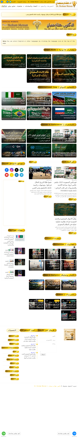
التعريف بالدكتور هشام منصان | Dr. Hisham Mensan (42, 1)
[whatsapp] (10, 2)
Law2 (15, 351)
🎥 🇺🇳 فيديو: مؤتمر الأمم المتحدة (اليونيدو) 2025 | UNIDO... (37, 264)
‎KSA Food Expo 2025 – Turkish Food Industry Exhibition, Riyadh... (64, 154)
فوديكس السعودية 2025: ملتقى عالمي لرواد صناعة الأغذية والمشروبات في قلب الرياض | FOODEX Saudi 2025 (65, 186)
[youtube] (7, 175)
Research (14, 363)
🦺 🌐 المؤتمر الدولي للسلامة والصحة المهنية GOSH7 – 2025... (14, 154)
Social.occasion (11, 371)
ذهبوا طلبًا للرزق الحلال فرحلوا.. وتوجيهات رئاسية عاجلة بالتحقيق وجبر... (70, 283)
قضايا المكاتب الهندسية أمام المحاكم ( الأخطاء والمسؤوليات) (37, 303)
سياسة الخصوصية (22, 1)
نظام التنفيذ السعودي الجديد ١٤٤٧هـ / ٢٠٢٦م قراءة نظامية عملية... (65, 80)
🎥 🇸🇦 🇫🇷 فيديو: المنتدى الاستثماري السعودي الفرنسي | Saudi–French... (9, 253)
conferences (13, 340)
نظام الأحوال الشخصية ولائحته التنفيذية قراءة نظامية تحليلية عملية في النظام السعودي (65, 221)
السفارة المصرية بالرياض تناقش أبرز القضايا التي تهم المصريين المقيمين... (14, 138)
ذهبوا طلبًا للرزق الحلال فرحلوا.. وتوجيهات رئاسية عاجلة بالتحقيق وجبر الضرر (42, 185)
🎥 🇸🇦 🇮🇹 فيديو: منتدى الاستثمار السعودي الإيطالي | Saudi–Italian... (37, 253)
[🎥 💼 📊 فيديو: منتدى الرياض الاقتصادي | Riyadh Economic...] (20, 262)
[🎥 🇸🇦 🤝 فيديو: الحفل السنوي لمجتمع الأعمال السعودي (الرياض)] (20, 273)
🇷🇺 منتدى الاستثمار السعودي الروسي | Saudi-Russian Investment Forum (66, 115)
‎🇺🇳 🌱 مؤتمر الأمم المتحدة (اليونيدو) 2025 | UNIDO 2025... (40, 154)
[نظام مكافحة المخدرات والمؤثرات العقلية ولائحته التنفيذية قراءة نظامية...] (39, 61)
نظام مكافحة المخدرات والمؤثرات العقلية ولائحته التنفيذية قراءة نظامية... (40, 65)
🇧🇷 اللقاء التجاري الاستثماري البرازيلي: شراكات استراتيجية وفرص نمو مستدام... (15, 115)
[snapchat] (5, 2)
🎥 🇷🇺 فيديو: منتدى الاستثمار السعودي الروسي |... (69, 265)
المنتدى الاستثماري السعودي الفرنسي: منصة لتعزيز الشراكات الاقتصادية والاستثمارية (9, 240)
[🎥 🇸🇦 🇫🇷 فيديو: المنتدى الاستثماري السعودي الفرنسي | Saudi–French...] (20, 251)
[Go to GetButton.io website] (3, 436)
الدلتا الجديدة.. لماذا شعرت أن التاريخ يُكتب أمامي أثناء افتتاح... (37, 284)
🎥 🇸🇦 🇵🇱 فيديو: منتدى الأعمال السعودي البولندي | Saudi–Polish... (53, 253)
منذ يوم (32, 335)
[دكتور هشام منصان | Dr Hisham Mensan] (66, 4)
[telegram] (21, 175)
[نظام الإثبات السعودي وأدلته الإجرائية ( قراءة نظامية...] (39, 76)
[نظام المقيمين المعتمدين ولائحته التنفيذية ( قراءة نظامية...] (14, 61)
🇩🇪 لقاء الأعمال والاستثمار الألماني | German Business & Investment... (64, 102)
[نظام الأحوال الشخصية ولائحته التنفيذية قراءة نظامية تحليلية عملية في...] (64, 61)
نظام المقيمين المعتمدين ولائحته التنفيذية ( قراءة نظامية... (15, 65)
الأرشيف (14, 1)
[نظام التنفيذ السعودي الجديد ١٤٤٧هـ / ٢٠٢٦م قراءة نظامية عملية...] (64, 76)
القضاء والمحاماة (31, 6)
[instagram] (12, 170)
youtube (14, 379)
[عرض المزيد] (33, 162)
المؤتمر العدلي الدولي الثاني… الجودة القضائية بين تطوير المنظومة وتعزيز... (40, 138)
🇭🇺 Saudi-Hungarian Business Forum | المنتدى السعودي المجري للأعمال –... (39, 115)
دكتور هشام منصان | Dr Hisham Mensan (47, 386)
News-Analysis (12, 359)
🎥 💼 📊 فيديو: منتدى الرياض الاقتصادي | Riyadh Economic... (9, 264)
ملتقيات (19, 6)
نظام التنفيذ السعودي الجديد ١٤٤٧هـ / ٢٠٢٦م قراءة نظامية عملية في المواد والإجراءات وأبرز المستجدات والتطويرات (28, 356)
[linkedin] (7, 2)
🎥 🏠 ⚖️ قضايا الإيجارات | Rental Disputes (53, 304)
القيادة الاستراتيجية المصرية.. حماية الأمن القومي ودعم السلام (53, 284)
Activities (13, 336)
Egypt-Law (13, 344)
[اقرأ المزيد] (72, 199)
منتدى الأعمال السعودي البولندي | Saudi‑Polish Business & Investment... (39, 100)
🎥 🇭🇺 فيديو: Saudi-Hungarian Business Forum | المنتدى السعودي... (53, 264)
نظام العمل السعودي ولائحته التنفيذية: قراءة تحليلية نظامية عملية (28, 347)
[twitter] (17, 170)
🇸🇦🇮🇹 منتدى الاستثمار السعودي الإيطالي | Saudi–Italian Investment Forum (14, 100)
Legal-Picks (13, 355)
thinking (14, 375)
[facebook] (2, 2)
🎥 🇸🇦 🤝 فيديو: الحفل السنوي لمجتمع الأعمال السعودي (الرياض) (9, 275)
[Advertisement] (12, 205)
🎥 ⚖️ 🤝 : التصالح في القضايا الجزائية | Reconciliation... (69, 304)
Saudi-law (13, 367)
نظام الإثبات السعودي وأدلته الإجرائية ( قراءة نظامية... (39, 80)
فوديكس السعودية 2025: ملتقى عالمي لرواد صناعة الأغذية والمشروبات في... (65, 138)
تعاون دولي (12, 6)
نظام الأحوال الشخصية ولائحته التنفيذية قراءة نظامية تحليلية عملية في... (44, 14)
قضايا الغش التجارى (69, 318)
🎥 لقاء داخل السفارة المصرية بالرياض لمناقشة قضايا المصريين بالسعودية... (70, 252)
